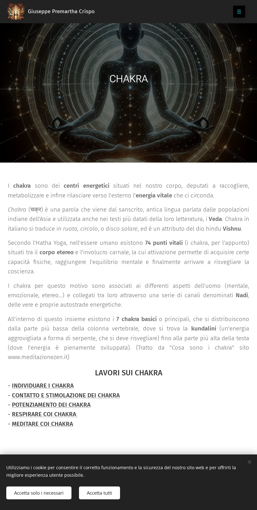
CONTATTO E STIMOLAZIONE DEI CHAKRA (66, 395)
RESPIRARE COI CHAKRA (45, 414)
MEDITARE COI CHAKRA (42, 423)
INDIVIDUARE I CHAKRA (43, 385)
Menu (239, 12)
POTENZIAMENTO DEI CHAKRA (51, 404)
